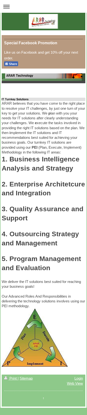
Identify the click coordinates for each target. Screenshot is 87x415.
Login (78, 378)
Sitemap (26, 378)
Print (13, 378)
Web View (75, 383)
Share (12, 64)
